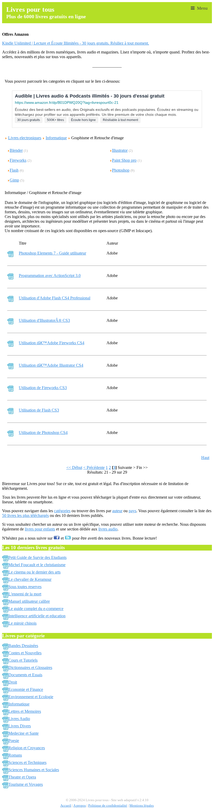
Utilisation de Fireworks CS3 (43, 387)
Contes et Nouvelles (24, 653)
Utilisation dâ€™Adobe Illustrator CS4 (51, 365)
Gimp (14, 180)
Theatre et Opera (22, 777)
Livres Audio (19, 718)
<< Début (74, 467)
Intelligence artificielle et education (37, 616)
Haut (205, 457)
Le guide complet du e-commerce (35, 608)
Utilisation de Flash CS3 (39, 410)
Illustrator (120, 150)
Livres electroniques (24, 138)
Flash (14, 170)
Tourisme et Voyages (25, 784)
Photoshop (120, 170)
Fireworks (18, 160)
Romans (15, 755)
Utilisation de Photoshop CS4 (43, 432)
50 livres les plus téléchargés (25, 515)
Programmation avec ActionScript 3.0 (50, 275)
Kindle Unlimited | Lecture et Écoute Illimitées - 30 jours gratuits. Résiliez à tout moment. (75, 43)
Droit (12, 682)
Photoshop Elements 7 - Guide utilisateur (52, 253)
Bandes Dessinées (23, 645)
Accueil (65, 805)
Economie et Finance (25, 689)
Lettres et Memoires (24, 711)
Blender (16, 150)
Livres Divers (19, 726)
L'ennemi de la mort (24, 594)
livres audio (107, 529)
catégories (62, 511)
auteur (117, 511)
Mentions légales (141, 805)
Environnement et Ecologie (30, 697)
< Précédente (94, 467)
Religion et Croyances (26, 748)
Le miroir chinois (22, 623)
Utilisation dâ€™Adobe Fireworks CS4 (51, 343)
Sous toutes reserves (24, 586)
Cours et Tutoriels (23, 660)
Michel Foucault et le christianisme (37, 565)
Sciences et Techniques (27, 762)
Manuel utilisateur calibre (29, 601)
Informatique (56, 138)
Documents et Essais (25, 675)
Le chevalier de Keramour (29, 579)
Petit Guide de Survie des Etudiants (37, 557)
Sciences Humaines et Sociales (33, 770)
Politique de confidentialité (107, 805)
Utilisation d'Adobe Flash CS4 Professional (54, 298)
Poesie (13, 740)
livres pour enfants (40, 529)
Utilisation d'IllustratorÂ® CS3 (44, 320)
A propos (79, 805)
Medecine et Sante (23, 733)
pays (132, 511)
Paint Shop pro (124, 160)
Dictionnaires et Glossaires (30, 667)
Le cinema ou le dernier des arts (34, 572)
